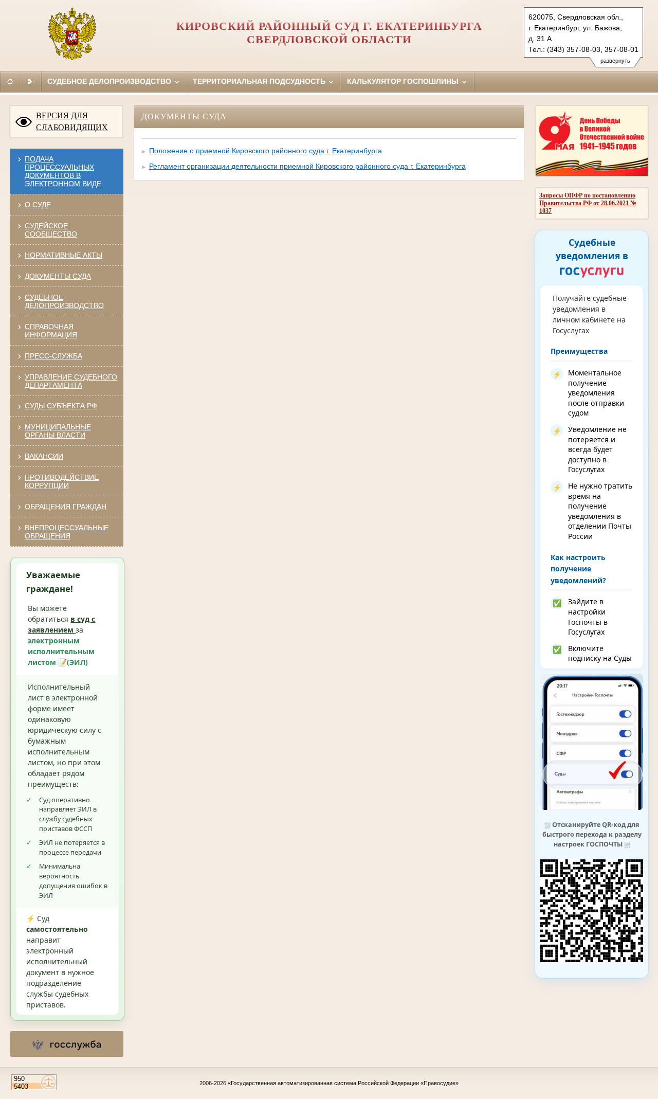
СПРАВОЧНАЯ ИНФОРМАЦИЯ (51, 330)
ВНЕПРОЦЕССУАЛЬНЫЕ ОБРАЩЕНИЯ (66, 532)
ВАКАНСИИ (44, 456)
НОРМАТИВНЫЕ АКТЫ (63, 255)
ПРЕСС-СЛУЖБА (53, 356)
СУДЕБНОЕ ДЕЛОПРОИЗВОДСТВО (64, 301)
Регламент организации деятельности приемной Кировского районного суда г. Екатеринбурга (307, 166)
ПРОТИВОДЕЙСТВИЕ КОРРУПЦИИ (62, 481)
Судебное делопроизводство (110, 81)
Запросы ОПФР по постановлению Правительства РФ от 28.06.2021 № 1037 (587, 203)
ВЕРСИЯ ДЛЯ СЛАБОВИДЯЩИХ (72, 121)
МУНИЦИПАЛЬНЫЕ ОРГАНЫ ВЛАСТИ (58, 431)
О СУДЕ (38, 205)
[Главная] (10, 81)
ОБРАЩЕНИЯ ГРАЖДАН (65, 506)
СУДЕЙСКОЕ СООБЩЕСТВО (51, 230)
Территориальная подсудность (260, 81)
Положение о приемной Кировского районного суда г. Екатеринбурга (265, 151)
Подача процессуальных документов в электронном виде (63, 171)
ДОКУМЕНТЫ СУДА (58, 276)
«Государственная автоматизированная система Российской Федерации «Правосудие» (343, 1083)
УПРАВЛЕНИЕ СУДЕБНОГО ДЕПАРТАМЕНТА (71, 381)
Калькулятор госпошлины (404, 81)
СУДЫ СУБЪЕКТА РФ (61, 406)
